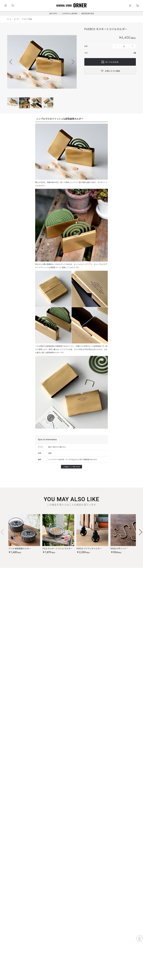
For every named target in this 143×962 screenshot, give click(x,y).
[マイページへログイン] (130, 5)
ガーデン (17, 19)
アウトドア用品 (27, 19)
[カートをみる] (137, 5)
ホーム (9, 19)
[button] (73, 62)
